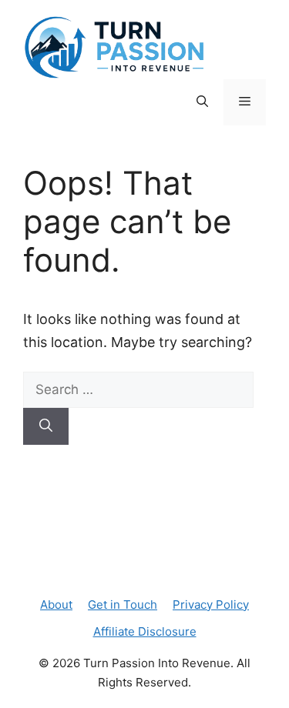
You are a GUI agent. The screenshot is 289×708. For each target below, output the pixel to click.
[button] (202, 102)
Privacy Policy (211, 604)
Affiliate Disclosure (145, 631)
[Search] (46, 426)
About (56, 604)
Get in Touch (122, 604)
